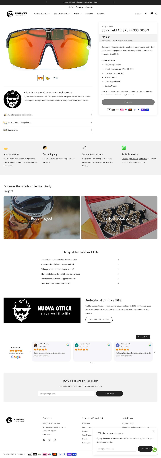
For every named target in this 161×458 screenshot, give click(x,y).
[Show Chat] (155, 449)
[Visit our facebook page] (44, 440)
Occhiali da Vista (60, 14)
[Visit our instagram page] (49, 440)
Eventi (84, 439)
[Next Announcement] (114, 2)
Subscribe (145, 449)
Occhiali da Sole (40, 14)
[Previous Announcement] (46, 2)
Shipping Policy (127, 423)
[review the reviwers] (67, 345)
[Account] (146, 14)
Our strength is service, (130, 159)
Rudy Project (107, 26)
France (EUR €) (9, 454)
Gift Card (89, 14)
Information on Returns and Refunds (135, 427)
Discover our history (99, 320)
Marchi (76, 14)
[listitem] (80, 2)
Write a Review (143, 337)
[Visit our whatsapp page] (55, 440)
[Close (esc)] (153, 431)
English (137, 14)
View (33, 226)
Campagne (86, 443)
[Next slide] (88, 47)
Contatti (71, 7)
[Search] (156, 14)
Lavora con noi (87, 427)
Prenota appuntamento (84, 7)
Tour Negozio (87, 435)
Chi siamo (101, 14)
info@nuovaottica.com (51, 423)
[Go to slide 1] (90, 362)
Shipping (115, 40)
